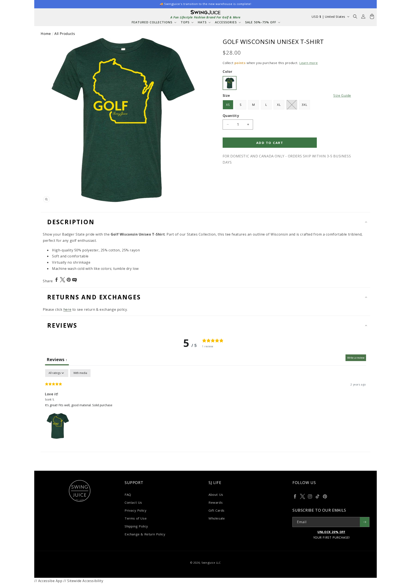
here (67, 309)
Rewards (215, 502)
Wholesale (216, 518)
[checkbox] (80, 373)
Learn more (308, 63)
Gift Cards (216, 510)
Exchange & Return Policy (145, 534)
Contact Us (133, 502)
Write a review (355, 358)
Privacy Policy (135, 510)
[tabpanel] (205, 404)
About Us (215, 494)
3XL (304, 105)
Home (46, 33)
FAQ (128, 494)
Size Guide (342, 95)
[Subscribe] (364, 522)
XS (228, 105)
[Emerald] (230, 83)
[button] (153, 22)
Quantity (231, 115)
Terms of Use (136, 518)
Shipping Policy (136, 526)
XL (279, 105)
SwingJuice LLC (211, 563)
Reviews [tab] (57, 359)
